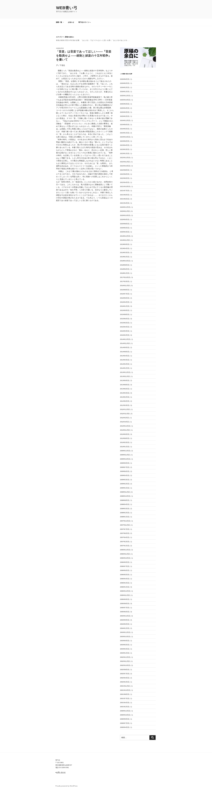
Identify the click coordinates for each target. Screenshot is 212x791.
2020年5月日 (124, 228)
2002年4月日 (124, 678)
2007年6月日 (124, 533)
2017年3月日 (124, 281)
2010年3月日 (124, 442)
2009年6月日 (124, 471)
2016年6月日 (124, 298)
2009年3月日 (124, 480)
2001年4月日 (124, 702)
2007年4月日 (124, 537)
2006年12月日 (125, 550)
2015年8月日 (124, 314)
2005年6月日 (124, 612)
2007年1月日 (124, 546)
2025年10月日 (125, 100)
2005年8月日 (124, 603)
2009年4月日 (124, 475)
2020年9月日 (124, 219)
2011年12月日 (125, 409)
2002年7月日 (124, 674)
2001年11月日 (125, 686)
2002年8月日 (124, 669)
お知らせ (71, 22)
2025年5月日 (124, 104)
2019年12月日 (125, 236)
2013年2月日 (124, 397)
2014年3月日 (124, 360)
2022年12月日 (125, 157)
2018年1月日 (124, 273)
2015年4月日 (124, 327)
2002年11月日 (125, 661)
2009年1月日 (124, 488)
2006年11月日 (125, 554)
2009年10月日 (125, 459)
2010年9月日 (124, 434)
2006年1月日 (124, 587)
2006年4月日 (124, 579)
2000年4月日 (124, 727)
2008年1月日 (124, 517)
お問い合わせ (61, 772)
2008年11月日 (125, 492)
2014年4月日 (124, 356)
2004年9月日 (124, 620)
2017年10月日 (125, 277)
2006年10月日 (125, 558)
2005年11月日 (125, 595)
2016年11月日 (125, 285)
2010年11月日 (125, 430)
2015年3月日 (124, 331)
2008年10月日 (125, 496)
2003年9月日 (124, 641)
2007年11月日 (125, 525)
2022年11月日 (125, 162)
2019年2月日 (124, 257)
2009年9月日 (124, 463)
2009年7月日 (124, 467)
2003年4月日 (124, 649)
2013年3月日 (124, 393)
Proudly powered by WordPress (66, 786)
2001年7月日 (124, 698)
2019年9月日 (124, 244)
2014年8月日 (124, 352)
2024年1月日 (124, 133)
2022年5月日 (124, 178)
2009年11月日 (125, 455)
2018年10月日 (125, 261)
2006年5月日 (124, 574)
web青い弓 (66, 8)
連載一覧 (59, 22)
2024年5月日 (124, 129)
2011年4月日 (124, 422)
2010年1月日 (124, 447)
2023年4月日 (124, 145)
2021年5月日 (124, 199)
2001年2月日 (124, 707)
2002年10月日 (125, 665)
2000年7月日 (124, 723)
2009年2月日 (124, 484)
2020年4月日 (124, 232)
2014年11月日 (125, 343)
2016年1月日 (124, 306)
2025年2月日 (124, 116)
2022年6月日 (124, 174)
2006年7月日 (124, 566)
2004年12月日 (125, 616)
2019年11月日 (125, 240)
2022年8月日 (124, 170)
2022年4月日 (124, 182)
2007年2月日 (124, 541)
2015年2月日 (124, 335)
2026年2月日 (124, 87)
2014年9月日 (124, 347)
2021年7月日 (124, 190)
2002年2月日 (124, 682)
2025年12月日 (125, 96)
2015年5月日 (124, 323)
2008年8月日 (124, 500)
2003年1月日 (124, 653)
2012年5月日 (124, 401)
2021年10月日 (125, 186)
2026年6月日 (124, 79)
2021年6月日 (124, 195)
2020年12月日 (125, 207)
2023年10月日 (125, 137)
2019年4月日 (124, 248)
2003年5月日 (124, 645)
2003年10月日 (125, 636)
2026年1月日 (124, 91)
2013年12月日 (125, 372)
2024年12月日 (125, 120)
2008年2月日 (124, 513)
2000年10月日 (125, 715)
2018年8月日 (124, 265)
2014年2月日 (124, 364)
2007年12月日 (125, 521)
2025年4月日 (124, 108)
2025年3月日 (124, 112)
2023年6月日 (124, 141)
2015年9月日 (124, 310)
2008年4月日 (124, 504)
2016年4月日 (124, 302)
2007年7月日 (124, 529)
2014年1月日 (124, 368)
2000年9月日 (124, 719)
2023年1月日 (124, 153)
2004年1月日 (124, 628)
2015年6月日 (124, 319)
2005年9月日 (124, 599)
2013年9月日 (124, 380)
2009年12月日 (125, 451)
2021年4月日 (124, 203)
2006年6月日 (124, 570)
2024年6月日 (124, 124)
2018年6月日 (124, 269)
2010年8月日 (124, 438)
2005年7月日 (124, 607)
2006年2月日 (124, 583)
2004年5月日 (124, 624)
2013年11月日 (125, 376)
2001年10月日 (125, 690)
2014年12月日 (125, 339)
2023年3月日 (124, 149)
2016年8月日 (124, 290)
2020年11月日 (125, 211)
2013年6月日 (124, 389)
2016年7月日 (124, 294)
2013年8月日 (124, 385)
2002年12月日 (125, 657)
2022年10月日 (125, 166)
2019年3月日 (124, 252)
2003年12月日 (125, 632)
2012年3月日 (124, 405)
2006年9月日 (124, 562)
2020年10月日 (125, 215)
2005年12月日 (125, 591)
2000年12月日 (125, 711)
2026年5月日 (124, 83)
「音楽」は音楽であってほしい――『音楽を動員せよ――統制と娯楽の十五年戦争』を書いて (83, 55)
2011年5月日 (124, 418)
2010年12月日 (125, 426)
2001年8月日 (124, 694)
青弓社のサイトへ (84, 22)
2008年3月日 (124, 508)
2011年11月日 (125, 413)
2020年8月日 (124, 224)
